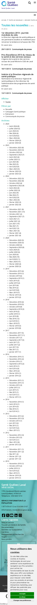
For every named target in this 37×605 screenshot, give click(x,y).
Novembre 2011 (15, 452)
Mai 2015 (12, 392)
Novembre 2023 (15, 150)
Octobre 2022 (14, 183)
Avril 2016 (13, 368)
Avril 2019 (13, 290)
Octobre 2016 (14, 361)
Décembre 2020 (15, 240)
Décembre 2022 (15, 178)
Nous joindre (6, 539)
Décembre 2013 (15, 416)
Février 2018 (14, 326)
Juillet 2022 (13, 190)
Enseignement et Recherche (12, 534)
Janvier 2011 (14, 459)
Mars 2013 (13, 430)
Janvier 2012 (14, 444)
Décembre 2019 (15, 271)
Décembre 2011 (15, 449)
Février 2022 (14, 202)
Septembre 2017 (15, 340)
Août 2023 (13, 157)
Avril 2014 (13, 411)
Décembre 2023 (15, 147)
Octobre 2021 (14, 214)
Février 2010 (14, 475)
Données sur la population (11, 529)
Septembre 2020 (15, 247)
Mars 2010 (13, 473)
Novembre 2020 (15, 243)
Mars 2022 (13, 200)
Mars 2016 (13, 371)
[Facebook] (3, 516)
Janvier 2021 (14, 235)
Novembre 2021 (15, 212)
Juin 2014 (12, 406)
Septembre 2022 (15, 186)
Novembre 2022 (15, 181)
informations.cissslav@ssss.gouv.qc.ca (16, 510)
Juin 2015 (12, 390)
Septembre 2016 (15, 364)
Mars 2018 (13, 323)
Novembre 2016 (15, 359)
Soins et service (7, 522)
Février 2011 (14, 456)
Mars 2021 (13, 231)
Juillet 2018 (13, 314)
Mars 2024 (13, 138)
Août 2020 (13, 250)
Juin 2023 (12, 162)
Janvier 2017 (14, 352)
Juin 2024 (12, 131)
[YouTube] (11, 516)
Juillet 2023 (13, 159)
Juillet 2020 (13, 252)
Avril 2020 (13, 259)
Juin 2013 (12, 423)
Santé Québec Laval (13, 485)
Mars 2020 (13, 262)
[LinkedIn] (16, 516)
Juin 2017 (12, 347)
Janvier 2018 (14, 328)
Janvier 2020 (14, 266)
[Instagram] (20, 516)
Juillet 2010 (13, 468)
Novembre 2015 (15, 383)
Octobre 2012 (14, 437)
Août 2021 (13, 219)
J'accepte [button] (22, 594)
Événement (9, 114)
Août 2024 (13, 126)
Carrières (5, 532)
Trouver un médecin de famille (13, 525)
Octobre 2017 (14, 338)
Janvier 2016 (14, 376)
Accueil (3, 20)
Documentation (7, 527)
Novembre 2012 (15, 435)
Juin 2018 (12, 316)
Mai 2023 (12, 164)
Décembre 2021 (15, 209)
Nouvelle (8, 109)
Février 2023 (14, 171)
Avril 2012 (13, 440)
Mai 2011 (12, 454)
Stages (4, 537)
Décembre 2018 (15, 302)
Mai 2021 (12, 226)
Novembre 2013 (15, 418)
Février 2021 (14, 233)
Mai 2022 (12, 195)
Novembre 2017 (15, 335)
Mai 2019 (12, 288)
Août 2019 (13, 281)
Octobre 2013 (14, 421)
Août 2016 (13, 366)
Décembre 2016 (15, 357)
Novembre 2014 (15, 402)
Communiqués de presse (14, 116)
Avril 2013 (13, 428)
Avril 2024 (13, 136)
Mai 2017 (12, 349)
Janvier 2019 (14, 297)
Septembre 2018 (15, 309)
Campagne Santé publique (15, 112)
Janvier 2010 (14, 478)
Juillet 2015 (13, 387)
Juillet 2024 (13, 128)
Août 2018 (13, 311)
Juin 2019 (12, 285)
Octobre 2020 (14, 245)
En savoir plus (6, 45)
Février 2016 (14, 373)
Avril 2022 (13, 197)
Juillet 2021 (13, 221)
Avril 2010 (13, 471)
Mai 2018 (12, 319)
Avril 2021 (13, 228)
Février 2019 (14, 295)
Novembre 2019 (15, 273)
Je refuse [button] (22, 597)
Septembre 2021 (15, 216)
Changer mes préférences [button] (22, 600)
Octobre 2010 (14, 466)
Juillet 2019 (13, 283)
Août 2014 (13, 404)
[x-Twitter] (7, 516)
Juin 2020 (12, 254)
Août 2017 (13, 342)
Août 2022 (13, 188)
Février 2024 (14, 140)
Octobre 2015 (14, 385)
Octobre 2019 (14, 276)
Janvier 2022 (14, 205)
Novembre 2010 (15, 463)
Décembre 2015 (15, 380)
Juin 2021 (12, 224)
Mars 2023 (13, 169)
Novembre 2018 (15, 304)
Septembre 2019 (15, 278)
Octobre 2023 (14, 152)
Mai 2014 (12, 409)
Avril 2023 (13, 167)
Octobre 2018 (14, 307)
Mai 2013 (12, 425)
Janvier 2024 (14, 143)
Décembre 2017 (15, 333)
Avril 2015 (13, 395)
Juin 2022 (12, 193)
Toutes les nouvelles (16, 20)
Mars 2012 (13, 442)
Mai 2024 (12, 133)
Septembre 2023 (15, 155)
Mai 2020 (12, 257)
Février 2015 (14, 397)
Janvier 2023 (14, 174)
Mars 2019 (13, 292)
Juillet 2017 (13, 345)
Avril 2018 (13, 321)
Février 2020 (14, 264)
